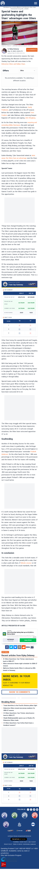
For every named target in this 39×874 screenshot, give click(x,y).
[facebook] (7, 647)
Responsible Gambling (29, 844)
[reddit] (24, 647)
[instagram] (31, 809)
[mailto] (19, 647)
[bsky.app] (15, 647)
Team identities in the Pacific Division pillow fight (20, 706)
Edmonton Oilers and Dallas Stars (13, 64)
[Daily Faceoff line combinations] (28, 647)
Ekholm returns (26, 563)
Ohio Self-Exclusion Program (11, 855)
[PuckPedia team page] (32, 647)
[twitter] (11, 647)
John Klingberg (30, 118)
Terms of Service (17, 844)
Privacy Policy (8, 844)
